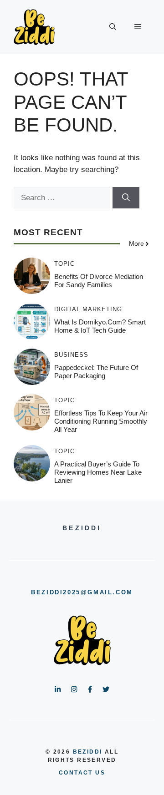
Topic (64, 264)
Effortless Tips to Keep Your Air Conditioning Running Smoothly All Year (101, 421)
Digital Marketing (88, 309)
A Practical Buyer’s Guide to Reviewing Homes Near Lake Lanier (98, 472)
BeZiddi (87, 752)
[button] (112, 27)
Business (71, 355)
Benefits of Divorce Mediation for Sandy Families (98, 281)
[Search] (126, 198)
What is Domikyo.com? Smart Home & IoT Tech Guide (100, 326)
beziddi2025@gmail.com (82, 592)
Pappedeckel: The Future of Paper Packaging (96, 372)
